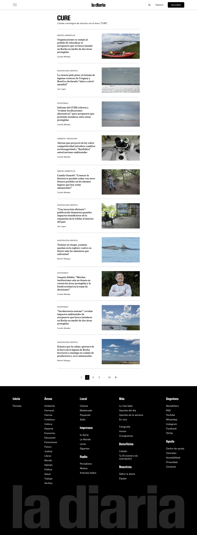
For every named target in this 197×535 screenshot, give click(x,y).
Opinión (48, 465)
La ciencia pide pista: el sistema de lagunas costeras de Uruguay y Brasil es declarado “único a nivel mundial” (76, 80)
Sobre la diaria (127, 473)
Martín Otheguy (63, 259)
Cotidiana (49, 419)
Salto (82, 419)
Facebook (171, 428)
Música (84, 468)
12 (109, 377)
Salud (47, 474)
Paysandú (85, 415)
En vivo (123, 419)
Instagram (171, 424)
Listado (123, 451)
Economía (49, 433)
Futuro (47, 446)
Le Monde (85, 439)
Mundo (48, 460)
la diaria (84, 434)
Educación (50, 437)
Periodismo (86, 463)
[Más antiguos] (116, 377)
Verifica (48, 483)
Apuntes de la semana (131, 415)
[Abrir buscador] (149, 4)
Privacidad (172, 462)
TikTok (169, 433)
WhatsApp (171, 419)
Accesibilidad (173, 457)
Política (48, 469)
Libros (47, 455)
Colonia (84, 405)
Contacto (171, 466)
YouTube (170, 415)
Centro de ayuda (175, 448)
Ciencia (48, 415)
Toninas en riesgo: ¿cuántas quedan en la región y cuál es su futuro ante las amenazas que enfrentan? (74, 249)
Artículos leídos (88, 472)
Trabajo (48, 478)
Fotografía (124, 426)
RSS (168, 410)
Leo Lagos (61, 89)
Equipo (123, 478)
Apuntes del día (127, 410)
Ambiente (49, 405)
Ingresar (159, 4)
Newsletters (172, 405)
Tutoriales (171, 453)
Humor (123, 431)
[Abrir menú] (15, 5)
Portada (17, 405)
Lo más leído (126, 405)
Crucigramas (126, 435)
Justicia (48, 451)
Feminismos (50, 442)
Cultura (48, 424)
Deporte (48, 428)
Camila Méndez (63, 57)
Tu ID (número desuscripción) (128, 457)
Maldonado (86, 410)
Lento (83, 444)
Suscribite (176, 5)
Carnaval (49, 410)
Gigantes (84, 448)
